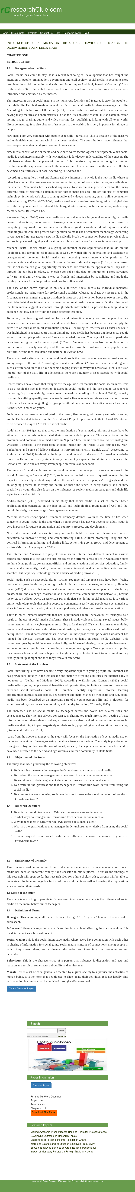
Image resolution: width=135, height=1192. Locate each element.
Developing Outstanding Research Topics (54, 1136)
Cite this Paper (41, 1085)
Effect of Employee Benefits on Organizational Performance (64, 1147)
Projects (32, 32)
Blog (58, 32)
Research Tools (72, 32)
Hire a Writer (18, 32)
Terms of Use (65, 1181)
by (43, 1036)
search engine (33, 1036)
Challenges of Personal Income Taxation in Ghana (58, 1139)
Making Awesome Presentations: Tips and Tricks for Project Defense (69, 1131)
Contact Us (46, 32)
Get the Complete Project (21, 988)
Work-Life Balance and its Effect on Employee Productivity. (63, 1143)
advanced (62, 1036)
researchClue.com (36, 8)
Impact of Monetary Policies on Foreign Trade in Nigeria (62, 1151)
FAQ (86, 32)
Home (5, 32)
